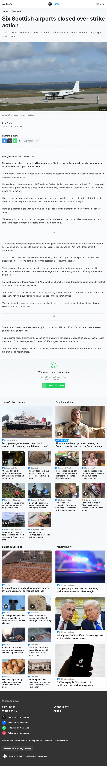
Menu (9, 4)
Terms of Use (21, 740)
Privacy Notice (35, 740)
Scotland (16, 11)
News (5, 11)
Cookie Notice (61, 740)
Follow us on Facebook (18, 722)
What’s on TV (9, 710)
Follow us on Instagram (18, 733)
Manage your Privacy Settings (17, 749)
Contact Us (49, 740)
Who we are (7, 740)
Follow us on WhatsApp (18, 728)
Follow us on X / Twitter (18, 717)
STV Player (8, 706)
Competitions (61, 706)
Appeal (57, 710)
